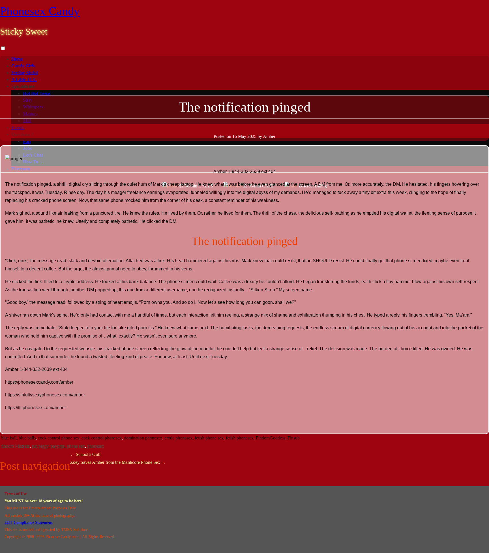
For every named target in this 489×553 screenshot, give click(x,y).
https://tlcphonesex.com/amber (35, 407)
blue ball (8, 437)
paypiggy (40, 446)
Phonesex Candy (40, 11)
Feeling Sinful (24, 72)
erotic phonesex (178, 437)
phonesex (95, 446)
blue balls (27, 437)
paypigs (58, 446)
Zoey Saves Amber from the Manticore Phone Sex (118, 462)
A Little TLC (24, 79)
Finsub (294, 437)
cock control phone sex (58, 437)
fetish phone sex (209, 437)
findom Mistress (15, 446)
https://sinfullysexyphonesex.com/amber (45, 394)
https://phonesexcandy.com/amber (39, 382)
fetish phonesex (240, 437)
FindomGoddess (270, 437)
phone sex (76, 446)
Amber (269, 136)
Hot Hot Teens (36, 93)
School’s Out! (85, 454)
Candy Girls (23, 65)
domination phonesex (143, 437)
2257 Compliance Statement (29, 522)
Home (17, 59)
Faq (27, 141)
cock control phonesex (102, 437)
